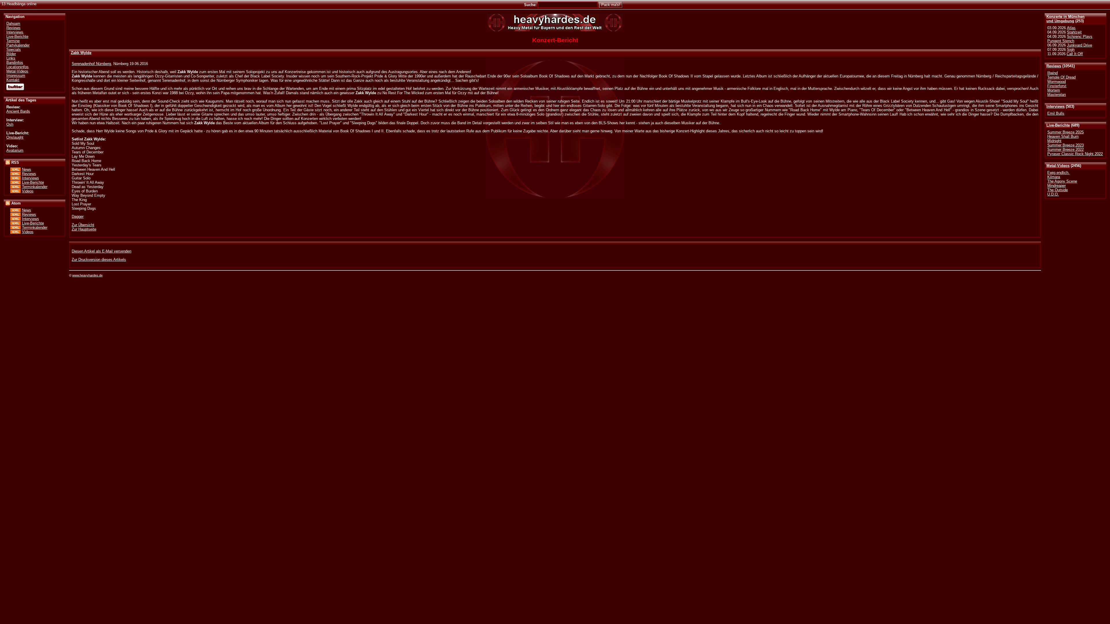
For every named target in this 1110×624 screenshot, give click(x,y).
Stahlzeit (1074, 32)
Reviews (1053, 66)
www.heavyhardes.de (87, 275)
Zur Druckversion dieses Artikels (99, 259)
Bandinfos (14, 62)
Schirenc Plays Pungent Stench (1069, 38)
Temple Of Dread (1061, 77)
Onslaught (14, 137)
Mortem (1053, 90)
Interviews (1055, 106)
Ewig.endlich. (1058, 172)
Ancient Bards (18, 111)
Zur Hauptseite (84, 229)
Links (10, 58)
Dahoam (13, 23)
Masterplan (1056, 94)
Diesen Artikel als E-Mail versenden (101, 251)
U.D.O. (1053, 194)
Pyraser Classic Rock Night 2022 (1075, 154)
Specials (13, 49)
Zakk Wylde (81, 53)
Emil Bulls (1055, 113)
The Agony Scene (1062, 181)
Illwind (1052, 73)
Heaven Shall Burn (1062, 136)
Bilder (11, 54)
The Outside (1057, 190)
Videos (28, 191)
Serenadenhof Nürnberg (91, 64)
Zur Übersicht (83, 225)
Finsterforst (1056, 86)
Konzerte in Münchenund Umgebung (1065, 18)
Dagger (78, 216)
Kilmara (1053, 177)
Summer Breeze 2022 (1065, 149)
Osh (9, 124)
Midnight (1054, 141)
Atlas (1071, 28)
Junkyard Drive (1079, 45)
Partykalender (17, 45)
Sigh (1070, 49)
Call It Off (1075, 54)
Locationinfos (17, 67)
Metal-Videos (1058, 166)
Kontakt (12, 80)
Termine (13, 41)
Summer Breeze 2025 (1065, 132)
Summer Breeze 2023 (1065, 145)
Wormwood (1056, 81)
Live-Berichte (1058, 125)
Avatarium (14, 150)
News (26, 169)
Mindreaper (1056, 185)
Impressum (15, 75)
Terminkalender (34, 187)
